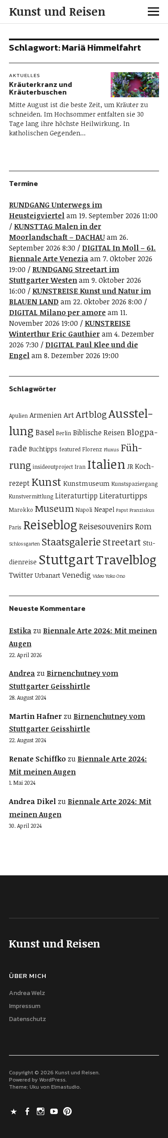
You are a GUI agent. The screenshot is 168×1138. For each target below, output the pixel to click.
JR (130, 466)
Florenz (92, 449)
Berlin (63, 433)
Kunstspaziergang (135, 484)
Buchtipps (43, 449)
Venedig (76, 575)
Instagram (41, 1110)
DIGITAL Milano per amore (57, 312)
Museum (54, 508)
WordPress (52, 1080)
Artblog (91, 414)
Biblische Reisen (99, 432)
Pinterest (68, 1110)
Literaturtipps (123, 495)
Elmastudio (65, 1087)
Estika (20, 631)
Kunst (46, 481)
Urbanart (47, 575)
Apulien (18, 416)
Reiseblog (50, 524)
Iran (80, 467)
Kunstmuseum (86, 483)
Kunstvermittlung (31, 496)
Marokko (21, 510)
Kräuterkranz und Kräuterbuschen (40, 88)
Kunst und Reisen (57, 11)
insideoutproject (53, 467)
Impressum (24, 1006)
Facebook (28, 1110)
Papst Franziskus (135, 510)
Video (98, 576)
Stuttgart (66, 559)
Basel (44, 432)
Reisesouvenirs (106, 526)
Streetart (122, 542)
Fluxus (111, 449)
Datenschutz (27, 1019)
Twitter (21, 575)
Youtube (55, 1110)
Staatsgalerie (71, 542)
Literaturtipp (76, 496)
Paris (15, 527)
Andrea (22, 673)
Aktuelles (24, 75)
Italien (106, 463)
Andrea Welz (27, 993)
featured (70, 449)
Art (69, 415)
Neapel (104, 509)
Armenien (46, 415)
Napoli (84, 510)
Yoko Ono (115, 576)
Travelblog (126, 559)
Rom (143, 526)
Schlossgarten (24, 544)
